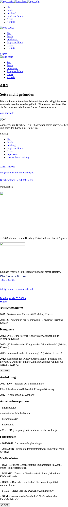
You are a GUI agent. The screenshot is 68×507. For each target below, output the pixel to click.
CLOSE (5, 370)
